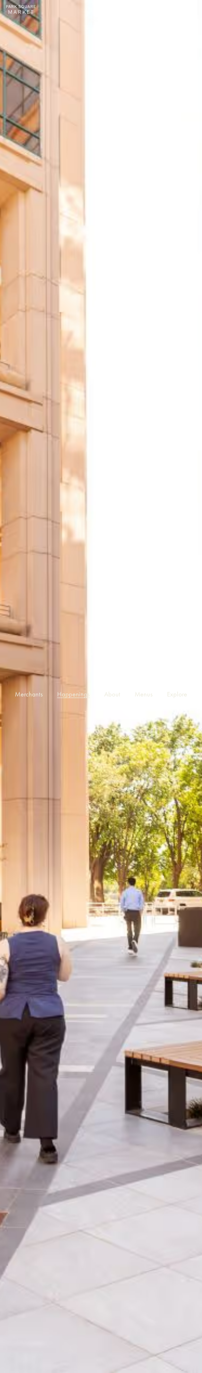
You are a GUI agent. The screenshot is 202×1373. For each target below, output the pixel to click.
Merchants (29, 694)
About (112, 694)
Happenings (73, 694)
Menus (144, 694)
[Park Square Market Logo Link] (21, 9)
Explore (177, 694)
